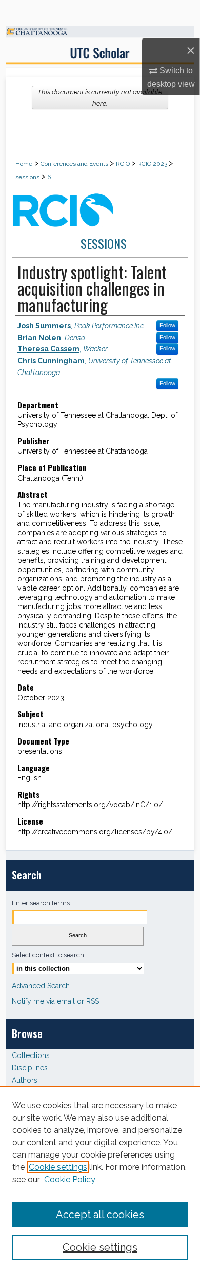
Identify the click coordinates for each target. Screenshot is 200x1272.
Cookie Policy (69, 1179)
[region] (100, 1179)
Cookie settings (58, 1167)
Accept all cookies (100, 1214)
